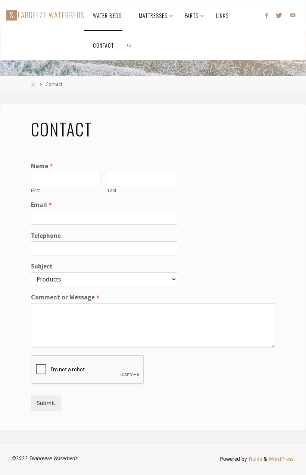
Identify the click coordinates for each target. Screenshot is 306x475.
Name (42, 166)
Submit (46, 403)
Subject (42, 266)
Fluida (254, 459)
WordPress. (282, 459)
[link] (129, 45)
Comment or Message (65, 297)
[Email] (292, 15)
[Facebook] (266, 15)
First (35, 190)
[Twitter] (279, 15)
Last (112, 190)
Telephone (46, 235)
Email (41, 204)
